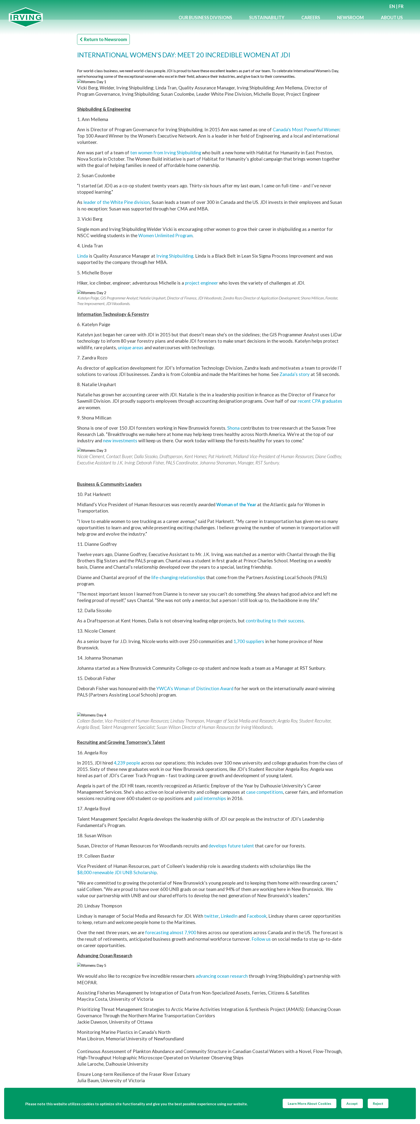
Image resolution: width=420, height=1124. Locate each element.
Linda (82, 256)
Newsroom (350, 17)
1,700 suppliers (248, 641)
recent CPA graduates (320, 401)
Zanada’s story (295, 374)
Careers (310, 17)
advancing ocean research (222, 976)
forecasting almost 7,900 (170, 932)
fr (400, 6)
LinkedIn (229, 916)
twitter (211, 916)
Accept (352, 1103)
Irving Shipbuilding (174, 256)
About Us (392, 17)
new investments (120, 440)
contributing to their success (275, 620)
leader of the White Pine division (116, 202)
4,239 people (127, 763)
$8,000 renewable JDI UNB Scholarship (117, 872)
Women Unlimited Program (165, 235)
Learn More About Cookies (309, 1103)
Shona (233, 428)
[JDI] (89, 17)
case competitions (264, 792)
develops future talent (231, 845)
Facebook (256, 916)
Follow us (261, 939)
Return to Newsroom (105, 39)
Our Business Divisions (205, 17)
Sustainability (266, 17)
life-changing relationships (178, 577)
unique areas (130, 347)
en (392, 6)
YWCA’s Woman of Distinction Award (194, 688)
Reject (378, 1103)
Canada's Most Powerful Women (306, 129)
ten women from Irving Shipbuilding (165, 152)
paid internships (210, 798)
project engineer (201, 283)
